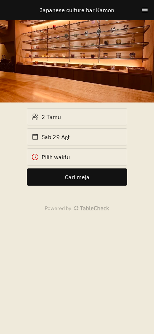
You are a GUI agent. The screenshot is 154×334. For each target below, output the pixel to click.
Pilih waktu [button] (56, 157)
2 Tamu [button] (51, 116)
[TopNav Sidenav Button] (144, 10)
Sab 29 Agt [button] (56, 136)
